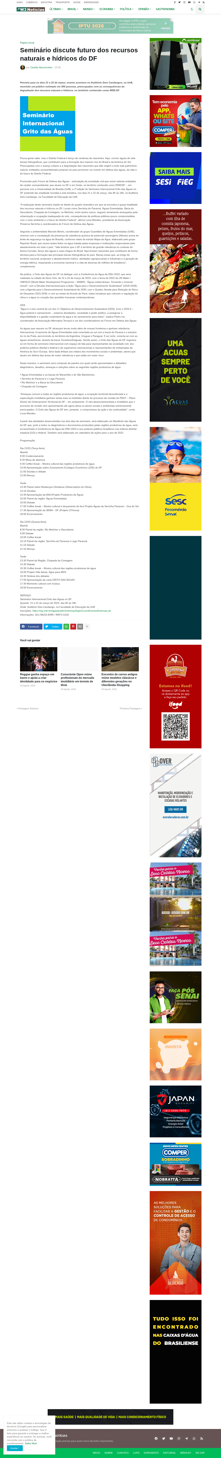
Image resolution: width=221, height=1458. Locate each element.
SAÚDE (76, 2)
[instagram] (184, 2)
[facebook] (156, 1438)
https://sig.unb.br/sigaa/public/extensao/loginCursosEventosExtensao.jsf (71, 610)
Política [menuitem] (125, 9)
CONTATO (123, 1452)
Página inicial (27, 42)
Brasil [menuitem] (72, 9)
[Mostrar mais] (87, 627)
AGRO (20, 2)
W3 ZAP (200, 1452)
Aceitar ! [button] (14, 1448)
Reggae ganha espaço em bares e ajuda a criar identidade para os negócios (38, 678)
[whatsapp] (194, 2)
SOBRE (108, 1452)
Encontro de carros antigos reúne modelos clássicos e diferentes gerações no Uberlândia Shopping (119, 680)
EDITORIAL (169, 1452)
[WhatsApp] (66, 627)
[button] (192, 9)
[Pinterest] (73, 627)
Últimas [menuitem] (55, 9)
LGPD (136, 1452)
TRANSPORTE (63, 2)
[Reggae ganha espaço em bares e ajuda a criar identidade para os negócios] (38, 659)
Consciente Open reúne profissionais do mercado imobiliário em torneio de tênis (77, 680)
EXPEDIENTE (151, 1452)
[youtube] (189, 2)
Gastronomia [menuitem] (165, 9)
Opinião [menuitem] (143, 9)
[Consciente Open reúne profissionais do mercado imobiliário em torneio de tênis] (79, 659)
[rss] (204, 2)
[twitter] (179, 2)
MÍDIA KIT (185, 1452)
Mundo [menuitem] (88, 9)
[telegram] (199, 2)
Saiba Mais (30, 1443)
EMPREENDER (91, 2)
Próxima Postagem (130, 708)
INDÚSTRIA (46, 2)
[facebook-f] (175, 2)
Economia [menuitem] (106, 9)
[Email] (80, 627)
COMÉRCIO (31, 2)
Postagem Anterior (28, 708)
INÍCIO (96, 1452)
